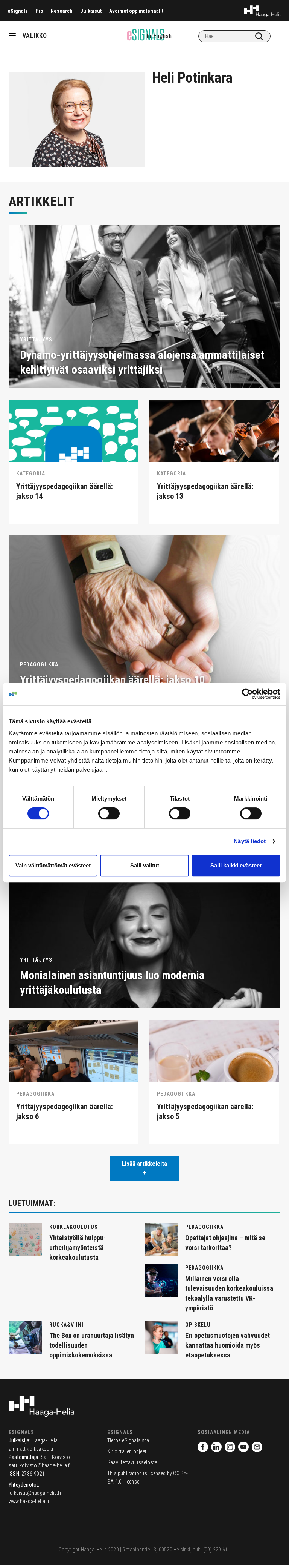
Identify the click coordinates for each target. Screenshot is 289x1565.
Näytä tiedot (250, 841)
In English (159, 36)
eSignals (18, 11)
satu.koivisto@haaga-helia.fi (40, 1465)
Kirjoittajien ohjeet (126, 1451)
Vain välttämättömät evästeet (53, 865)
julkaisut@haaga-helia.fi (35, 1493)
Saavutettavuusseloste (132, 1462)
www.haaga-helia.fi (29, 1501)
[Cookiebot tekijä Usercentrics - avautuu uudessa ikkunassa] (247, 693)
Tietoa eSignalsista (128, 1440)
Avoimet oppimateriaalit (136, 11)
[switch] (109, 813)
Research (62, 11)
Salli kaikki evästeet (236, 865)
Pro (39, 11)
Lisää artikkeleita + (144, 1168)
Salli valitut (144, 865)
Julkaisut (91, 11)
